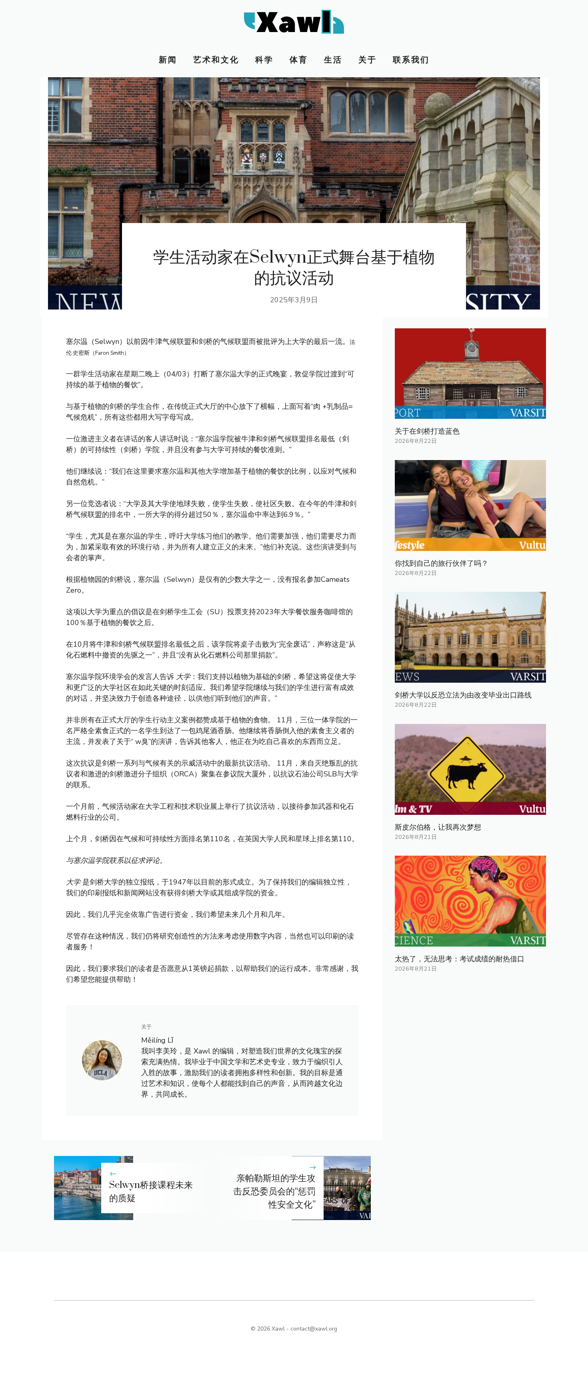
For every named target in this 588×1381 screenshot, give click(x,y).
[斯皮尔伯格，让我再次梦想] (470, 809)
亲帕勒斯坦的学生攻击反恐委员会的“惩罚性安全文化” (274, 1191)
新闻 (168, 59)
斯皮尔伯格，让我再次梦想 (438, 827)
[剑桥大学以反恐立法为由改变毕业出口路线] (470, 677)
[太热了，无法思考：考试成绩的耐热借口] (470, 941)
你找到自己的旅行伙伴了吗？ (441, 563)
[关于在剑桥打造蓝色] (470, 413)
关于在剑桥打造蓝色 (427, 431)
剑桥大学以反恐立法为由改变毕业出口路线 (463, 695)
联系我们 (411, 59)
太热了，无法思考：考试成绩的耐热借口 (459, 959)
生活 (333, 59)
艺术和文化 (216, 59)
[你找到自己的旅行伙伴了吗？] (470, 545)
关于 (367, 59)
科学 (264, 59)
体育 (299, 59)
